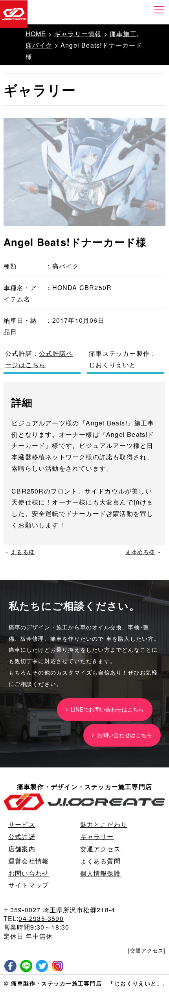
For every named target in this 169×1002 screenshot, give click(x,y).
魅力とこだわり (103, 824)
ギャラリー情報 (77, 33)
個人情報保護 (100, 873)
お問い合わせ (28, 873)
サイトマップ (28, 884)
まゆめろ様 (140, 551)
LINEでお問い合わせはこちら (106, 709)
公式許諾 (21, 836)
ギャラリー (97, 836)
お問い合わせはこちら (123, 734)
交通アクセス (100, 848)
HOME (36, 33)
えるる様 (23, 551)
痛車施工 (123, 33)
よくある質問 (100, 860)
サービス (21, 824)
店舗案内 (21, 848)
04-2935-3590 (40, 918)
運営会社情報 (28, 860)
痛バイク (39, 45)
